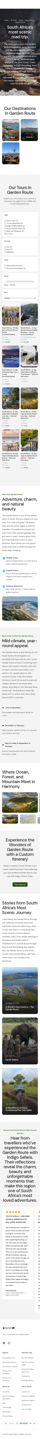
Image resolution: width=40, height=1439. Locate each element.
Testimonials (7, 1407)
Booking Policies (27, 1380)
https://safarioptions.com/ (24, 1337)
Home (6, 20)
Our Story (6, 1392)
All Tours (14, 20)
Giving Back (7, 1412)
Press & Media (8, 1416)
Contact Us (26, 1392)
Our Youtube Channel (10, 1367)
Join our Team (27, 1409)
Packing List (26, 1376)
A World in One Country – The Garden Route (20, 1008)
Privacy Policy (26, 1405)
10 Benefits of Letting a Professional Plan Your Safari (19, 1109)
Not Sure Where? (28, 1358)
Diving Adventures (9, 1358)
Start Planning (20, 884)
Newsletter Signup (28, 1400)
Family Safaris (12, 1059)
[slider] (5, 281)
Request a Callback (28, 1396)
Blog (4, 1403)
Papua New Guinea (9, 1362)
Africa (21, 20)
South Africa (29, 20)
